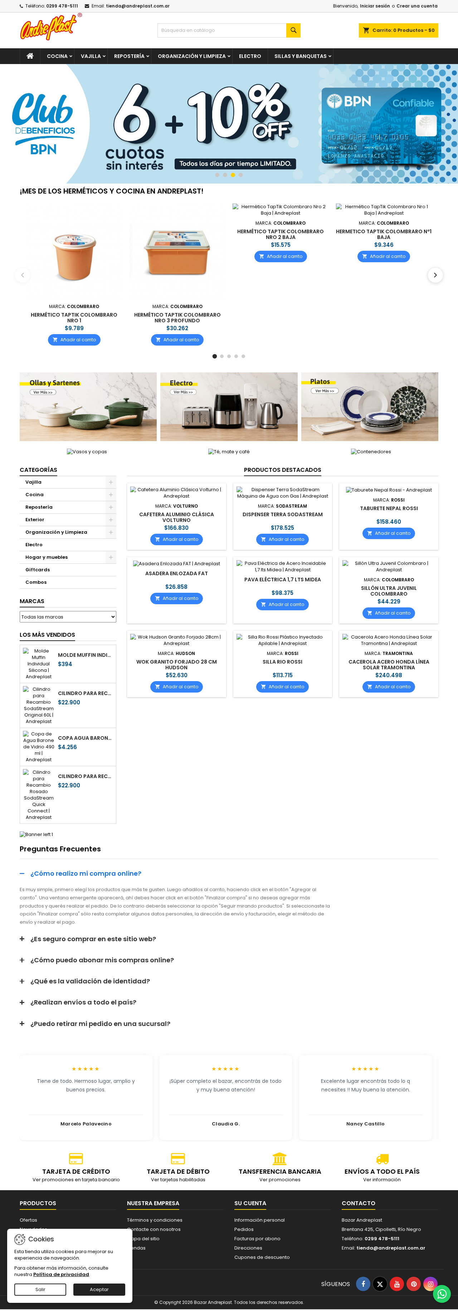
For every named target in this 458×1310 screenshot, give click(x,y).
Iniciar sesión (375, 6)
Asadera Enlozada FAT (176, 573)
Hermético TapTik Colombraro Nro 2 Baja (280, 234)
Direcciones (248, 1248)
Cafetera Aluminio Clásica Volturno (176, 517)
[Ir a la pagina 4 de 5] (236, 356)
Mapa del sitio (143, 1238)
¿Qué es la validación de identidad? (90, 981)
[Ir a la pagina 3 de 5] (229, 356)
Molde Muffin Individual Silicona (85, 655)
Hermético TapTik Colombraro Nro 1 (74, 317)
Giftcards (37, 569)
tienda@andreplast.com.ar (138, 6)
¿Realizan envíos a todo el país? (83, 1002)
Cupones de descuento (262, 1257)
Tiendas (136, 1248)
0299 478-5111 (62, 6)
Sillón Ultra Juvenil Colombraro (389, 591)
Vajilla (91, 56)
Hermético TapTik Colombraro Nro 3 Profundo (177, 317)
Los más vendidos (47, 635)
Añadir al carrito (74, 339)
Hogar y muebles (46, 557)
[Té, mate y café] (229, 451)
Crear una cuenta (417, 6)
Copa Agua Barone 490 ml (85, 738)
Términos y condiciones (154, 1220)
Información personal (259, 1220)
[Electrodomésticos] (228, 406)
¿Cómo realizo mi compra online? (85, 873)
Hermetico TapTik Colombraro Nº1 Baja (384, 234)
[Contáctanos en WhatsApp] (442, 1294)
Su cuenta (250, 1203)
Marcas (32, 601)
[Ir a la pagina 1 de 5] (215, 356)
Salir (40, 1289)
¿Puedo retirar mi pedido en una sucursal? (100, 1023)
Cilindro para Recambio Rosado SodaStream (85, 776)
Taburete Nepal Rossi (389, 508)
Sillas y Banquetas (300, 56)
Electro (250, 56)
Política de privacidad (61, 1274)
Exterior (34, 519)
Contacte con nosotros (154, 1229)
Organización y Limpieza (192, 56)
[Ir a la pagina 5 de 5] (243, 356)
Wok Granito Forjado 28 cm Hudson (176, 664)
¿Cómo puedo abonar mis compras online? (102, 959)
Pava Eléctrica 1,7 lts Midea (282, 579)
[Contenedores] (371, 451)
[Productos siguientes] (435, 275)
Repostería (129, 56)
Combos (36, 582)
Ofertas (28, 1220)
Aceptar (99, 1289)
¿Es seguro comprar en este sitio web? (93, 938)
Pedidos (244, 1229)
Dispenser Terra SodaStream (283, 514)
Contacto (358, 1203)
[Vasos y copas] (87, 451)
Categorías (38, 470)
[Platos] (369, 406)
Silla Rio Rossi (282, 661)
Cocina (57, 56)
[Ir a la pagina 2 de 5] (222, 356)
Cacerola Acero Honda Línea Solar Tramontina (389, 664)
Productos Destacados (282, 470)
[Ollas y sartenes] (88, 406)
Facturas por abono (257, 1238)
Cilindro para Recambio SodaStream (85, 693)
